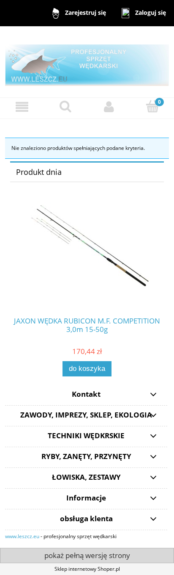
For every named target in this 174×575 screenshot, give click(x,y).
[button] (22, 107)
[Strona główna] (87, 61)
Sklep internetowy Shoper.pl (87, 568)
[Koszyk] (152, 106)
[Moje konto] (108, 107)
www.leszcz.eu (22, 536)
